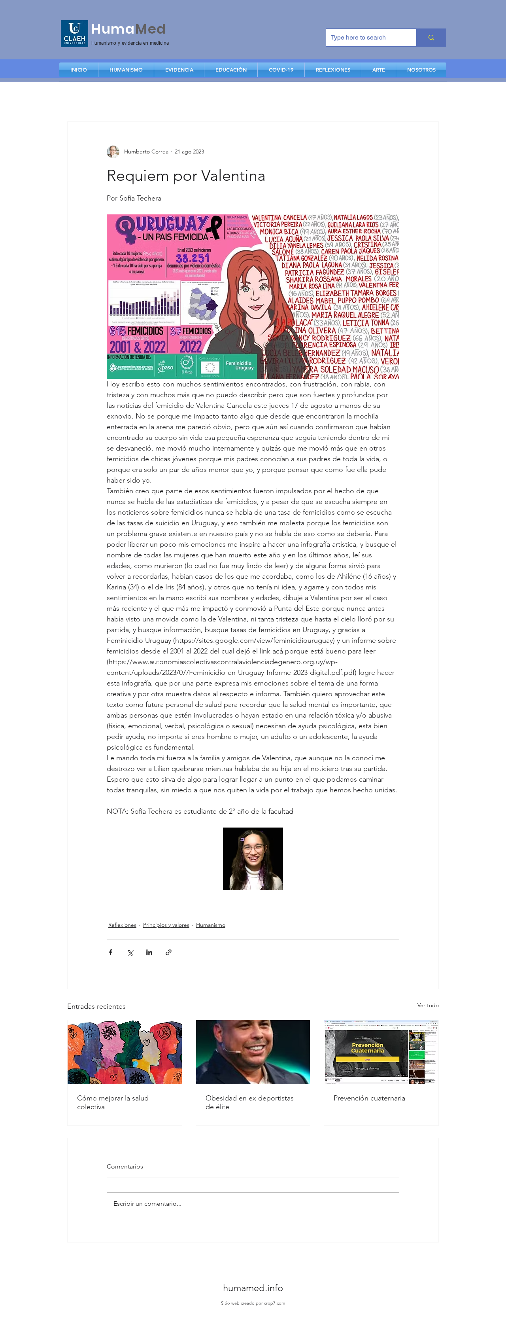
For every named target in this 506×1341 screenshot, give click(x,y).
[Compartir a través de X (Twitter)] (130, 952)
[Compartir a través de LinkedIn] (149, 952)
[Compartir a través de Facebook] (110, 952)
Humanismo (210, 924)
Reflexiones (122, 924)
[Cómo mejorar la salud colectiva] (125, 1052)
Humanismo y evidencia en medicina (130, 43)
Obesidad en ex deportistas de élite (250, 1102)
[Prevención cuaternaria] (381, 1052)
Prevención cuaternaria (369, 1098)
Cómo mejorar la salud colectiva (113, 1102)
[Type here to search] (431, 37)
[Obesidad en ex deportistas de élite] (253, 1052)
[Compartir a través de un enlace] (168, 952)
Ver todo (428, 1005)
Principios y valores (166, 924)
